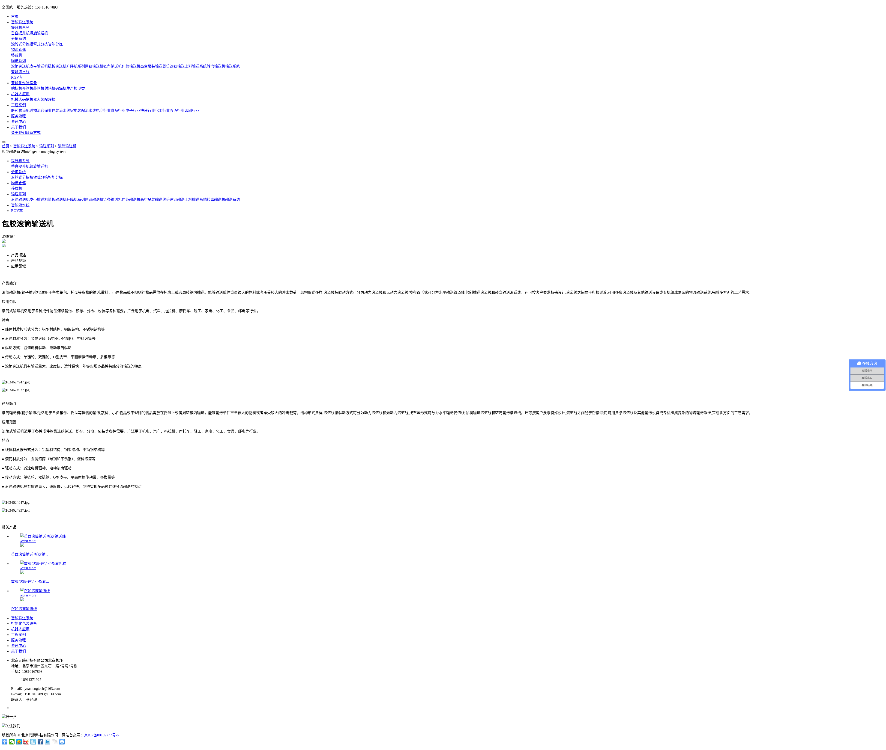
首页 (14, 16)
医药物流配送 (22, 111)
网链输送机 (94, 66)
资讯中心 (18, 122)
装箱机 (38, 88)
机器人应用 (20, 94)
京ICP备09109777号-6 (101, 735)
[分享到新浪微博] (26, 741)
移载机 (16, 55)
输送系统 (232, 66)
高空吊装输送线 (153, 66)
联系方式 (33, 133)
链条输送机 (112, 66)
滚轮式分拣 (20, 44)
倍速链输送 (175, 66)
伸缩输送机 (131, 66)
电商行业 (103, 111)
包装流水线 (61, 111)
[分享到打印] (62, 741)
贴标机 (16, 88)
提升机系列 (20, 28)
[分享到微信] (12, 741)
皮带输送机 (39, 66)
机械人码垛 (20, 99)
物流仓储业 (42, 111)
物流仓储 (18, 50)
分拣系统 (18, 39)
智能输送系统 (22, 22)
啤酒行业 (177, 111)
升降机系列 (75, 66)
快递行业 (147, 111)
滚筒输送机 (20, 66)
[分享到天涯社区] (33, 741)
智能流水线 (20, 72)
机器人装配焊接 (42, 99)
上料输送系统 (196, 66)
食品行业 (118, 111)
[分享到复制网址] (55, 741)
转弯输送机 (216, 66)
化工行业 (162, 111)
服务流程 (18, 116)
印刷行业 (192, 111)
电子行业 (133, 111)
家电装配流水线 (83, 111)
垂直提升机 (20, 33)
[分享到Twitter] (48, 741)
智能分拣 (55, 44)
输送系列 (18, 61)
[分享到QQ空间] (19, 741)
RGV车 (17, 77)
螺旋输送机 (39, 33)
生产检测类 (75, 88)
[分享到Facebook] (40, 741)
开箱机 (27, 88)
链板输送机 (57, 66)
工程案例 (18, 105)
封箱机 (49, 88)
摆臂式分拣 (39, 44)
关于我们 (18, 127)
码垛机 (60, 88)
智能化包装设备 (24, 83)
